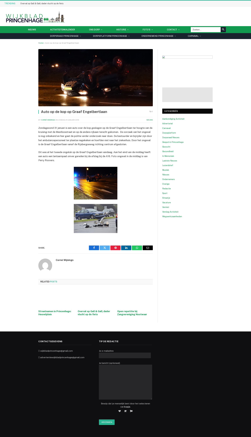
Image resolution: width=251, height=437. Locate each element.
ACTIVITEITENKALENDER (62, 29)
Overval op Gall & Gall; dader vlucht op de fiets (41, 3)
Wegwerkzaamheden (172, 216)
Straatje (166, 198)
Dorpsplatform (169, 133)
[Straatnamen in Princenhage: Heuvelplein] (56, 297)
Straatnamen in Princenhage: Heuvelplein (54, 313)
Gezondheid (167, 151)
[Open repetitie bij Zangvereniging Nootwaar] (135, 297)
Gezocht (166, 147)
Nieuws (32, 29)
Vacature (166, 202)
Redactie (166, 188)
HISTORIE (121, 29)
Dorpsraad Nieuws (170, 137)
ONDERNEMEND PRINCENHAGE (157, 36)
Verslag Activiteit (170, 212)
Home (40, 43)
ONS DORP (94, 29)
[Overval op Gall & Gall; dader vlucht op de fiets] (95, 297)
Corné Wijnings (48, 120)
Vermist (165, 207)
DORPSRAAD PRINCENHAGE (64, 36)
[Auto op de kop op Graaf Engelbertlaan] (95, 77)
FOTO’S (146, 29)
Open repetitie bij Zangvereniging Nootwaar (132, 313)
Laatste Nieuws (169, 161)
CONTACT (172, 29)
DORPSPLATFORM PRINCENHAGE (110, 36)
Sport (164, 193)
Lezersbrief (167, 165)
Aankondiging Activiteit (173, 119)
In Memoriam (168, 156)
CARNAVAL (193, 36)
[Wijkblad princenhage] (34, 16)
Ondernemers (168, 179)
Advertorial (167, 123)
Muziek (165, 170)
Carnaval (166, 128)
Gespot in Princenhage (173, 142)
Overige (166, 184)
